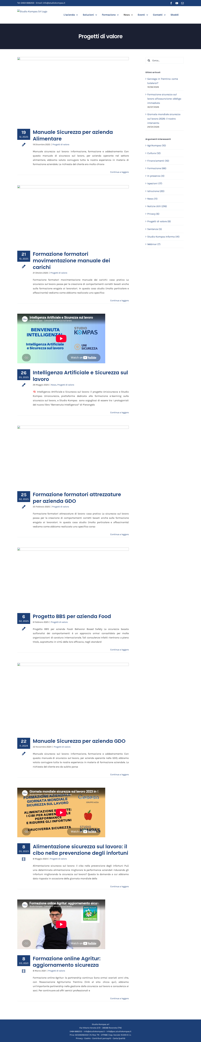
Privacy (79, 1038)
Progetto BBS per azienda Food (72, 616)
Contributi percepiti (101, 1038)
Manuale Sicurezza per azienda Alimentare (73, 135)
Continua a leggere (119, 172)
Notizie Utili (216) (157, 206)
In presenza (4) (155, 175)
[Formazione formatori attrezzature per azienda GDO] (73, 456)
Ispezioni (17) (154, 183)
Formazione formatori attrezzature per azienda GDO (77, 498)
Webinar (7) (153, 244)
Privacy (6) (153, 213)
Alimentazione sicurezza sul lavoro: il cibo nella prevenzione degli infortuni (80, 850)
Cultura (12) (154, 153)
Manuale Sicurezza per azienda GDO (79, 741)
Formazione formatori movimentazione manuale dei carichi (71, 260)
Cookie (87, 1038)
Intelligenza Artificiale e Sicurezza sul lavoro (80, 376)
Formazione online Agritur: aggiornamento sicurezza (67, 962)
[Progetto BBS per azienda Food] (73, 578)
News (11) (152, 198)
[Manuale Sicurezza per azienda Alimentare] (73, 90)
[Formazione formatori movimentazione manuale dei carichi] (73, 215)
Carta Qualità (119, 1038)
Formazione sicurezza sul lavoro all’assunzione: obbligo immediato (164, 98)
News (53, 384)
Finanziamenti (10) (158, 160)
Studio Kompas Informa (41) (163, 236)
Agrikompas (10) (156, 145)
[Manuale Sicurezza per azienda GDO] (73, 698)
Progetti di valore (60, 144)
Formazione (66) (156, 168)
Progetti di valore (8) (159, 221)
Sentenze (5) (154, 229)
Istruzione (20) (155, 191)
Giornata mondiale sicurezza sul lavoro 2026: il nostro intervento (163, 118)
